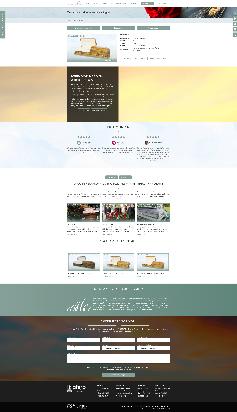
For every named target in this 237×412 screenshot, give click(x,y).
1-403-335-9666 (142, 396)
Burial (97, 4)
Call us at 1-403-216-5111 (102, 310)
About (87, 4)
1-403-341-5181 (160, 396)
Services (119, 28)
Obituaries (162, 4)
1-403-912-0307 (102, 396)
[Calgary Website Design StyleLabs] (77, 406)
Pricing (134, 4)
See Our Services (99, 110)
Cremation (107, 4)
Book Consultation (84, 28)
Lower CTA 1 (112, 177)
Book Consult (147, 4)
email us (128, 331)
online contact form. (144, 310)
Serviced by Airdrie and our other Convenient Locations (124, 389)
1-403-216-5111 (123, 329)
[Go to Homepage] (74, 3)
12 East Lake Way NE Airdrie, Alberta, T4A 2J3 (104, 389)
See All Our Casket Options (135, 58)
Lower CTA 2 (125, 177)
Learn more (71, 234)
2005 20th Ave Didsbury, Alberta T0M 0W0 (143, 389)
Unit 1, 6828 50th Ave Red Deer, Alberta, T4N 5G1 (162, 389)
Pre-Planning (121, 4)
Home (69, 20)
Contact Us (84, 110)
